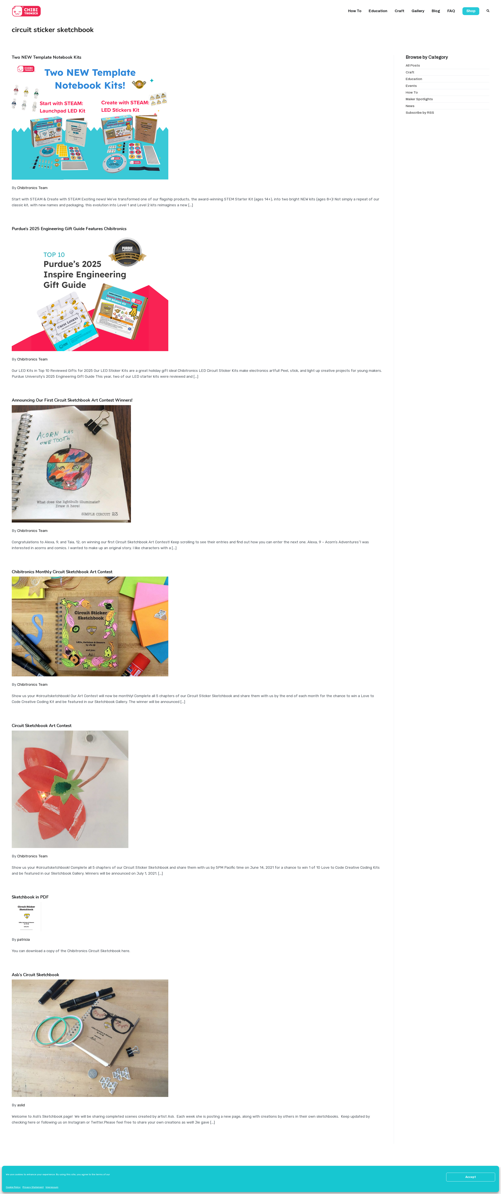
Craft (399, 11)
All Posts (413, 65)
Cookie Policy (13, 1187)
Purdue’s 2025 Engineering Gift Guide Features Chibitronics (69, 229)
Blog (436, 11)
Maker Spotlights (419, 99)
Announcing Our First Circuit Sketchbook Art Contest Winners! (72, 400)
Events (411, 86)
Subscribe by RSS (420, 112)
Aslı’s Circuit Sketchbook (35, 975)
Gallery (418, 11)
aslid (21, 1105)
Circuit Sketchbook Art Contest (41, 726)
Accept (470, 1177)
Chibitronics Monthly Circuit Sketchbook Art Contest (62, 572)
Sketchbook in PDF (30, 897)
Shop (470, 11)
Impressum (52, 1187)
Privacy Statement (33, 1187)
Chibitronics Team (32, 188)
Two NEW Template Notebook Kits (46, 57)
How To (354, 11)
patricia (23, 939)
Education (378, 11)
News (410, 106)
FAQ (451, 11)
